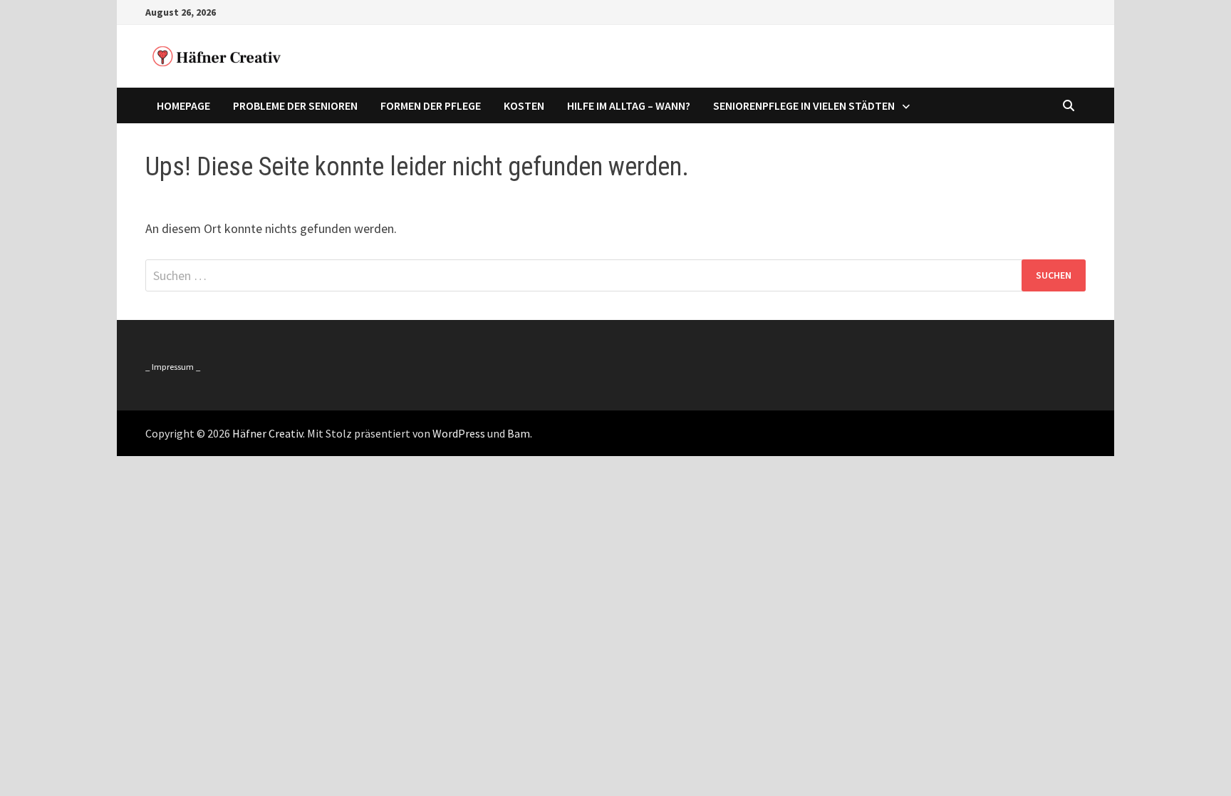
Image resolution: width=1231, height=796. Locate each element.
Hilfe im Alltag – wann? (628, 105)
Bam (518, 433)
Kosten (524, 105)
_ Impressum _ (172, 366)
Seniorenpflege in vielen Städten (804, 105)
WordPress (458, 433)
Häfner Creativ (267, 433)
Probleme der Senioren (295, 105)
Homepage (183, 105)
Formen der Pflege (430, 105)
